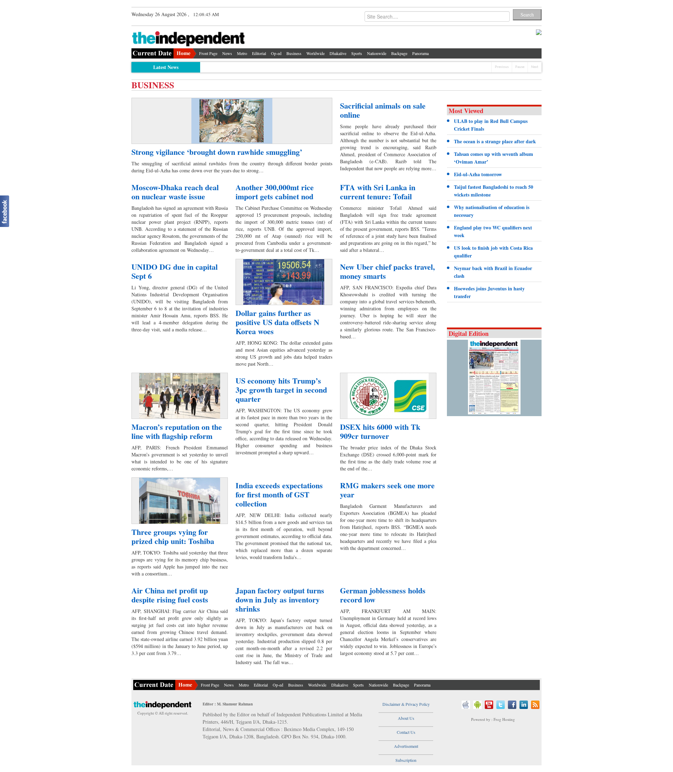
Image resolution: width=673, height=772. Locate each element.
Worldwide (315, 53)
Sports (356, 53)
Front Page (208, 53)
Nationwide (376, 53)
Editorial (259, 53)
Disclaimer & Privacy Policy (406, 704)
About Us (406, 718)
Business (293, 53)
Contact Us (406, 732)
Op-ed (276, 53)
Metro (242, 53)
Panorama (420, 53)
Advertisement (406, 746)
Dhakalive (337, 53)
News (227, 53)
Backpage (399, 53)
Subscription (405, 760)
